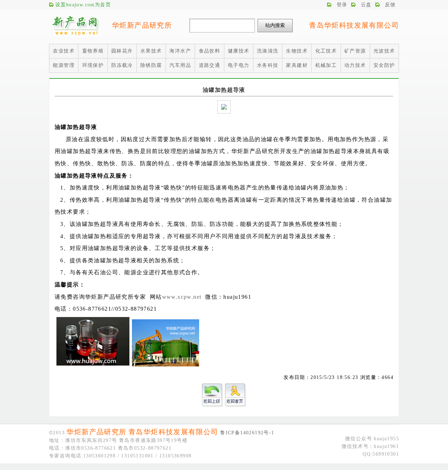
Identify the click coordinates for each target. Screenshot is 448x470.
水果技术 (151, 51)
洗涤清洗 (268, 51)
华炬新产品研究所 (142, 25)
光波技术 (384, 51)
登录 (342, 4)
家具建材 (297, 65)
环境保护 (93, 65)
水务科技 (268, 65)
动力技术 (355, 65)
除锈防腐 (151, 65)
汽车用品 (180, 65)
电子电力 (239, 65)
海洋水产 (180, 51)
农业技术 (64, 51)
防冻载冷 (122, 65)
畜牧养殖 (93, 51)
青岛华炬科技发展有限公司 (354, 25)
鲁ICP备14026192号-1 (247, 432)
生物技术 (297, 51)
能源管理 (64, 65)
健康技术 (239, 51)
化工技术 (326, 51)
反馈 (390, 4)
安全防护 (384, 65)
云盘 (366, 4)
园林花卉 (122, 51)
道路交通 (209, 65)
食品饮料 (209, 51)
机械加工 (326, 65)
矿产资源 (355, 51)
